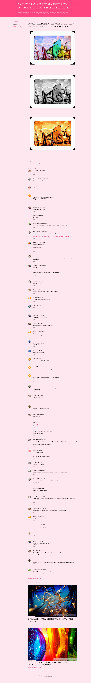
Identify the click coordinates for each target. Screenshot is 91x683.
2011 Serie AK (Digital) (18, 27)
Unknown (35, 195)
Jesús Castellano (37, 496)
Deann (34, 323)
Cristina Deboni (36, 223)
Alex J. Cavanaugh (37, 178)
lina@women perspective (39, 431)
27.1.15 (34, 381)
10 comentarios (37, 623)
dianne (34, 395)
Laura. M (35, 541)
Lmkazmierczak (37, 560)
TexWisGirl (35, 207)
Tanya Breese (36, 187)
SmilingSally (36, 265)
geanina (35, 281)
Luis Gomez (36, 170)
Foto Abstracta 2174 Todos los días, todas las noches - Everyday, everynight (49, 663)
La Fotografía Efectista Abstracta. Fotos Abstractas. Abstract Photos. (43, 6)
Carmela (35, 341)
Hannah (35, 385)
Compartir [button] (15, 21)
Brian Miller (35, 478)
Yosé (34, 255)
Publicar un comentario (34, 578)
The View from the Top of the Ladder (42, 573)
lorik (34, 358)
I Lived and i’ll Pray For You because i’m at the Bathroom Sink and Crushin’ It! (51, 236)
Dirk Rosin (35, 297)
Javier (34, 375)
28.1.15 (34, 512)
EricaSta (35, 550)
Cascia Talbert (36, 366)
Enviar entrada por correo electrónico (41, 161)
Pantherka (35, 315)
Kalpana (35, 533)
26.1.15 (34, 174)
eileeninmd (35, 470)
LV (33, 289)
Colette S (35, 331)
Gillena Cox (35, 242)
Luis (34, 305)
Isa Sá (34, 450)
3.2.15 (34, 575)
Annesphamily (36, 439)
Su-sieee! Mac (36, 508)
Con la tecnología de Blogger (47, 676)
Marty (34, 350)
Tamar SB (35, 462)
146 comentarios (37, 667)
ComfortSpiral (36, 424)
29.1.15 (34, 546)
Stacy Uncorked (37, 231)
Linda (34, 406)
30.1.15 (34, 556)
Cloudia (34, 414)
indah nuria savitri (37, 524)
